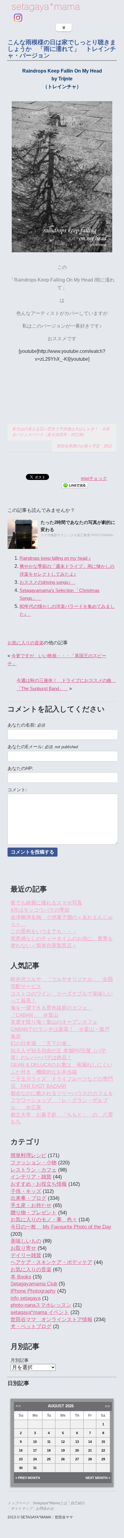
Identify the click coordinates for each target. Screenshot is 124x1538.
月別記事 (20, 1360)
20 (77, 1450)
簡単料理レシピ (28, 1155)
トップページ (18, 1503)
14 (90, 1441)
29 (103, 1459)
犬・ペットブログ (31, 1326)
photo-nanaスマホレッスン (41, 1305)
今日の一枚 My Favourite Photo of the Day (61, 1227)
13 (77, 1441)
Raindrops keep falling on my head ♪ (55, 558)
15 (103, 1441)
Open (64, 27)
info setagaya (26, 1298)
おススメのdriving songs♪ (47, 582)
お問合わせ (45, 1508)
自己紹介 (77, 1503)
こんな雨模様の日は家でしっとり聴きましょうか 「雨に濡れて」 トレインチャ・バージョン (62, 49)
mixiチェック (94, 478)
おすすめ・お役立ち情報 (39, 1184)
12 (63, 1441)
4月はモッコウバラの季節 (40, 910)
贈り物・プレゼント (34, 1213)
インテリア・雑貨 (31, 1177)
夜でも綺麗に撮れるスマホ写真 (46, 903)
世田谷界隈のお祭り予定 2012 (84, 446)
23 (21, 1459)
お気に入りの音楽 (26, 642)
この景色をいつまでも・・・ (44, 931)
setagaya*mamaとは (50, 1503)
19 (63, 1450)
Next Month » (97, 1478)
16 (21, 1450)
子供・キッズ (26, 1191)
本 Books (21, 1277)
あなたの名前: (26, 725)
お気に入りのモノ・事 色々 (44, 1219)
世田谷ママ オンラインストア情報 (51, 1319)
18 (49, 1450)
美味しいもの (26, 1241)
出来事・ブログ (28, 1198)
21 (90, 1450)
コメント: (17, 789)
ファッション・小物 (34, 1163)
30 (21, 1468)
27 (77, 1459)
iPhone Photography (33, 1291)
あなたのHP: (20, 768)
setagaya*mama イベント (40, 1312)
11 (49, 1441)
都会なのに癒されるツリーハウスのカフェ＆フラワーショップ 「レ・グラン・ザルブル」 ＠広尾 (62, 1100)
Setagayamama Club (34, 1284)
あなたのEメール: (43, 746)
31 (35, 1468)
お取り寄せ (23, 1248)
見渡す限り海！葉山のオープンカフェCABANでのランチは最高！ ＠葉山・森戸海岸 (60, 1029)
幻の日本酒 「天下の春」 (41, 1043)
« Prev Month (27, 1478)
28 (90, 1459)
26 (63, 1459)
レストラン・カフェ (34, 1170)
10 (35, 1441)
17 (35, 1450)
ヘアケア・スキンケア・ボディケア (51, 1262)
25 (49, 1459)
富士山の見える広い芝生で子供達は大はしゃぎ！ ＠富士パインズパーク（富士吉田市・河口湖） (61, 432)
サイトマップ (22, 1508)
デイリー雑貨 (26, 1255)
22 (103, 1450)
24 (35, 1459)
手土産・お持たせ (31, 1205)
